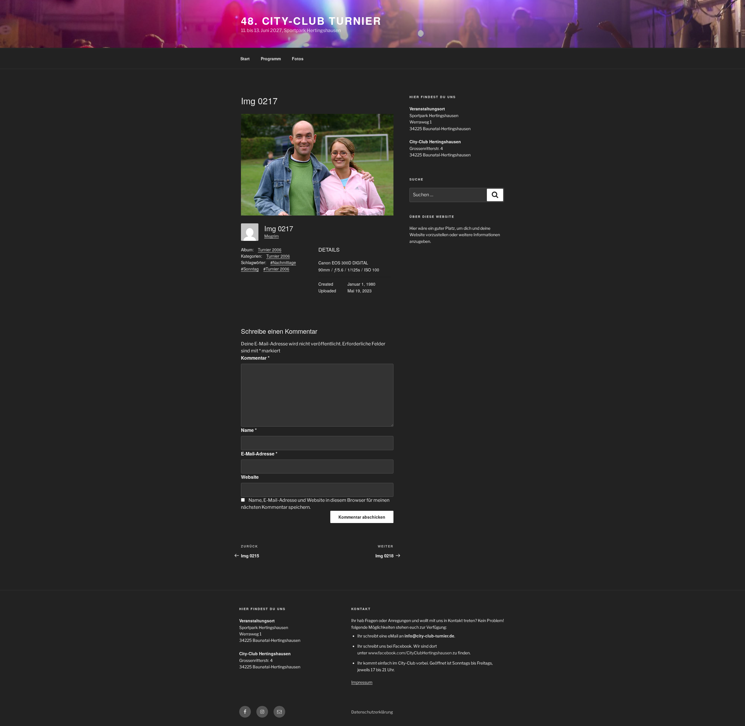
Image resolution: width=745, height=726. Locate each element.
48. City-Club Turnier (311, 20)
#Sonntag (250, 269)
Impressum (361, 682)
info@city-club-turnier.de (429, 636)
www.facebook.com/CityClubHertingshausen (410, 652)
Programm (271, 58)
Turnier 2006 (269, 249)
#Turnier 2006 (276, 269)
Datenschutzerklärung (372, 711)
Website (250, 477)
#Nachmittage (283, 262)
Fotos (298, 58)
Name (249, 430)
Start (245, 58)
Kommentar (255, 357)
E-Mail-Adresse (259, 453)
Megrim (271, 236)
